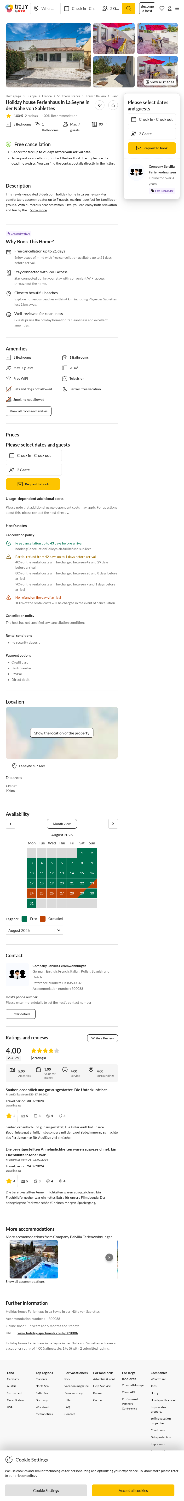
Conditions (158, 1430)
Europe (32, 96)
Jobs (154, 1386)
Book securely (73, 1393)
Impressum (158, 1444)
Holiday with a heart (164, 1400)
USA (10, 1407)
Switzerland (14, 1393)
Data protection (161, 1437)
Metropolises (44, 1414)
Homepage (13, 96)
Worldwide (43, 1407)
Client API (128, 1392)
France (47, 96)
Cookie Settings (46, 1490)
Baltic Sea (42, 1393)
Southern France (68, 96)
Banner (98, 1393)
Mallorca (41, 1379)
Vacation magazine (76, 1386)
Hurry (155, 1393)
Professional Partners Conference (130, 1403)
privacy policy (25, 1475)
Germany (13, 1379)
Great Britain (15, 1400)
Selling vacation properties (161, 1421)
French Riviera (96, 96)
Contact (69, 1414)
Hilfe (67, 1400)
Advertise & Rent (104, 1379)
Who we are (158, 1379)
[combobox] (8, 930)
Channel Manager (133, 1385)
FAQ (67, 1407)
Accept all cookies (133, 1490)
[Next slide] (109, 1257)
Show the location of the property (61, 733)
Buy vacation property (159, 1409)
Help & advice (102, 1386)
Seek (67, 1379)
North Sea (42, 1386)
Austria (11, 1386)
